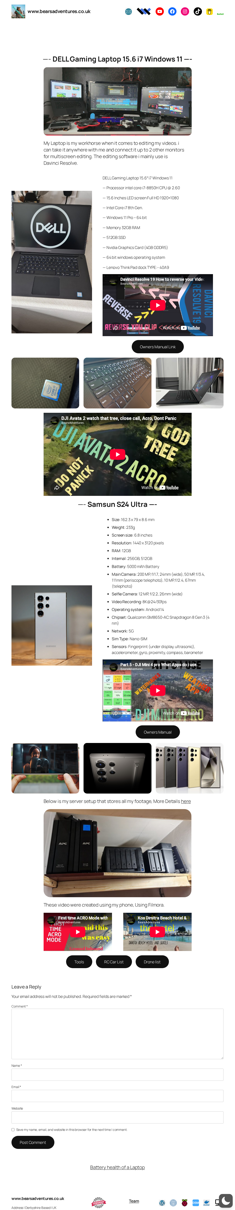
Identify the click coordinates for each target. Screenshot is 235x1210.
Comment (19, 1006)
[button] (226, 1201)
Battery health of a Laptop (117, 1167)
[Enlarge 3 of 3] (217, 363)
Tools (79, 961)
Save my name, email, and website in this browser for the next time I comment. (71, 1129)
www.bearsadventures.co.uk (59, 11)
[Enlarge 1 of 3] (73, 363)
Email (16, 1087)
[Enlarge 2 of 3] (145, 363)
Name (16, 1065)
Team (134, 1201)
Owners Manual (158, 732)
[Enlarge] (185, 73)
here (186, 801)
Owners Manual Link (157, 346)
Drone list (152, 961)
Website (17, 1108)
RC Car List (114, 961)
